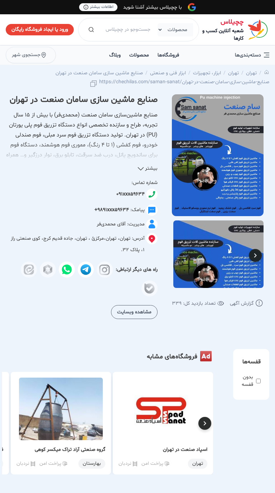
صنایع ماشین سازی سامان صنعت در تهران (99, 73)
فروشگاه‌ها (168, 55)
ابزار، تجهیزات (207, 73)
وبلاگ (115, 55)
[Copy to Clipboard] (93, 84)
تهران (251, 73)
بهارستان (92, 463)
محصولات (139, 55)
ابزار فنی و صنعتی (168, 73)
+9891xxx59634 (112, 209)
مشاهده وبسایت (134, 312)
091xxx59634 (130, 194)
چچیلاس (232, 22)
